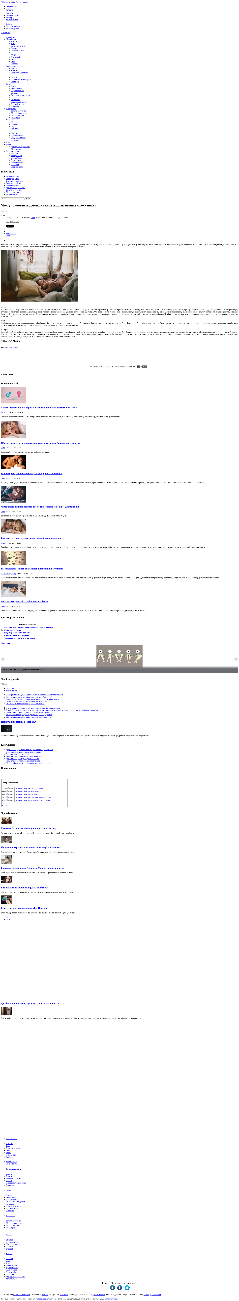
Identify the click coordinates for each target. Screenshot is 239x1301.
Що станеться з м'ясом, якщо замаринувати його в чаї (28, 697)
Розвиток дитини (18, 102)
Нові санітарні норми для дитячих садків (23, 752)
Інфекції (14, 126)
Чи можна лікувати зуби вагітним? (20, 638)
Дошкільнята (16, 88)
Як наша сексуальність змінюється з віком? (24, 601)
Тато (13, 44)
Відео (8, 144)
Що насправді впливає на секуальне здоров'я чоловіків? (31, 473)
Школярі (14, 93)
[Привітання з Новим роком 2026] (6, 731)
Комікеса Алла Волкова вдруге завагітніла (24, 887)
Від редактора (17, 167)
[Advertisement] (19, 962)
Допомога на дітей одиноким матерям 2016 (24, 756)
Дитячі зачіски (12, 194)
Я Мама (14, 41)
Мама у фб (10, 17)
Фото (8, 142)
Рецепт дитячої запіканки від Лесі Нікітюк (24, 908)
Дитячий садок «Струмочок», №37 (29, 800)
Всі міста (5, 805)
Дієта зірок (15, 117)
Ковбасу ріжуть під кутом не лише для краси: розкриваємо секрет (34, 699)
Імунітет (14, 133)
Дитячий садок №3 (23, 794)
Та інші (9, 1254)
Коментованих (12, 690)
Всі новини (11, 6)
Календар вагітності (19, 73)
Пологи (14, 77)
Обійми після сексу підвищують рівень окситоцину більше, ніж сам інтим (41, 443)
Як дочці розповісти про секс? (17, 633)
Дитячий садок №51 (23, 791)
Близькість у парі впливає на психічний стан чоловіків (31, 538)
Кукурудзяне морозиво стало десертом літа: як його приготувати (33, 708)
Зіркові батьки (17, 158)
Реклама (9, 11)
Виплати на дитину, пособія (16, 635)
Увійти (9, 24)
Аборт (13, 55)
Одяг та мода (16, 160)
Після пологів (99, 1295)
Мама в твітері (12, 20)
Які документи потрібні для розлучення (23, 761)
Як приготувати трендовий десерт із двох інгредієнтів (29, 715)
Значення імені (17, 162)
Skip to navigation (8, 2)
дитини (44, 1295)
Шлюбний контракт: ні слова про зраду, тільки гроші (28, 763)
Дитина (9, 84)
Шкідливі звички (18, 138)
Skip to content (22, 2)
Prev (8, 917)
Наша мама (5, 33)
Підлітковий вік (17, 91)
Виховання (15, 100)
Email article (11, 233)
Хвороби (10, 120)
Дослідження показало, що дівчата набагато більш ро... (31, 1003)
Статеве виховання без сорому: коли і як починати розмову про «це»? (39, 407)
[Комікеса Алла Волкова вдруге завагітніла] (6, 882)
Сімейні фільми (17, 50)
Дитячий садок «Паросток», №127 (29, 797)
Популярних (11, 688)
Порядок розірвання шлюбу (17, 754)
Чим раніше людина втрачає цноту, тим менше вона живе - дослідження (40, 506)
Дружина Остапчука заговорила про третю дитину (29, 828)
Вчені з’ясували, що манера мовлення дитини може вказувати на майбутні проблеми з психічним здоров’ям (52, 710)
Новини (14, 153)
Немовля (14, 86)
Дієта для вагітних (19, 113)
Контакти (10, 13)
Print (8, 236)
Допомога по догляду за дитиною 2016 (22, 759)
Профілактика (17, 135)
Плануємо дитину (18, 46)
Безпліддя (15, 82)
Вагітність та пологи (15, 66)
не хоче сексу (13, 347)
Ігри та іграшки (17, 104)
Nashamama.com (43, 1299)
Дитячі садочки (12, 176)
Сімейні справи (11, 1139)
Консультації (16, 156)
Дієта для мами (17, 115)
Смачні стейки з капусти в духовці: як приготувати (28, 701)
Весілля (14, 59)
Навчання (15, 106)
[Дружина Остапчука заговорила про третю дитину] (6, 823)
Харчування (11, 109)
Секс (13, 61)
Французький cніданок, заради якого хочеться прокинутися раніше (34, 695)
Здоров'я (14, 64)
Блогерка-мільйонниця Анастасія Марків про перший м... (32, 868)
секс (6, 347)
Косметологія (16, 48)
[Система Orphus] (119, 368)
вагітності (64, 1295)
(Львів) (41, 788)
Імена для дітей (12, 179)
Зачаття (14, 68)
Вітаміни (15, 129)
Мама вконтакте (13, 15)
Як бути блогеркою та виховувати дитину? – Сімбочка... (31, 847)
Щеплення (15, 122)
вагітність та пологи (21, 1295)
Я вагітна (15, 70)
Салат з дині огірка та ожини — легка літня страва (27, 712)
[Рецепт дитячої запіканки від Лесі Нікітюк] (6, 903)
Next (8, 919)
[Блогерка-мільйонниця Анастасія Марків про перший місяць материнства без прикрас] (6, 863)
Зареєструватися (13, 26)
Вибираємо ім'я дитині (20, 95)
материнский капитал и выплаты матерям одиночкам (28, 627)
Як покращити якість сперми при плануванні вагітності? (32, 568)
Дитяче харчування (19, 111)
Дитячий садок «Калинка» (26, 788)
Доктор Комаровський (20, 147)
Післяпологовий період (21, 79)
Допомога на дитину (15, 181)
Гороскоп (15, 165)
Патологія (15, 140)
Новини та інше (13, 151)
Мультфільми (16, 149)
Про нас (9, 8)
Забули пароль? (12, 28)
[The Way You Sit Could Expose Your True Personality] (119, 656)
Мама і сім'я (11, 39)
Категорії (5, 643)
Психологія (16, 57)
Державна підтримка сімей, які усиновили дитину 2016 (29, 750)
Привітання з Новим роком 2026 (18, 721)
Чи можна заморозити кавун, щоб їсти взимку (25, 704)
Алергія (14, 124)
